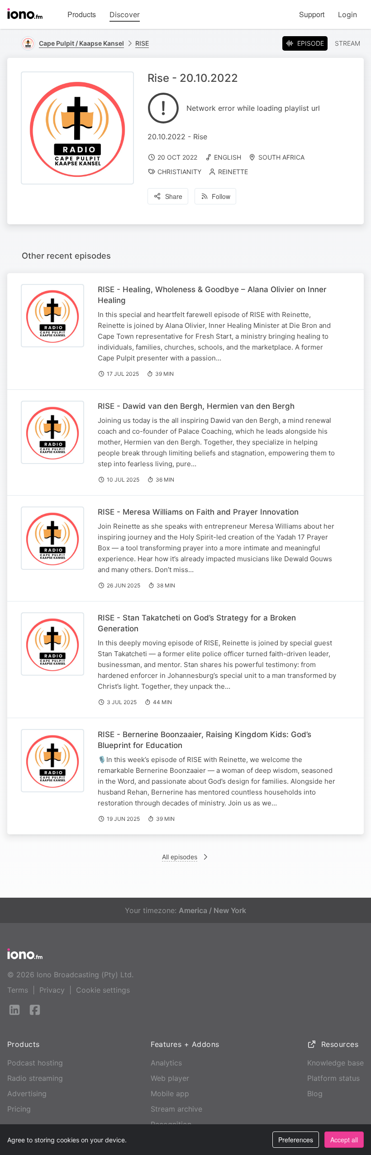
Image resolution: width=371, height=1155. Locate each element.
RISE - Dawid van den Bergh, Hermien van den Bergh (196, 406)
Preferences (295, 1139)
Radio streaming (35, 1078)
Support (311, 14)
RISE (142, 43)
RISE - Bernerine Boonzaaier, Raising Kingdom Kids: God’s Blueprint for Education (204, 740)
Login (347, 14)
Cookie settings (103, 989)
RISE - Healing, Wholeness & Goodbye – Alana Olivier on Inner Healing (212, 295)
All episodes (179, 857)
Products (81, 14)
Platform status (333, 1078)
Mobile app (170, 1093)
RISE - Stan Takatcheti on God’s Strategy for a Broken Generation (197, 623)
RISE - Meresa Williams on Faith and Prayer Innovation (198, 511)
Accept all (344, 1139)
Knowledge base (335, 1062)
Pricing (19, 1108)
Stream (347, 43)
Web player (170, 1078)
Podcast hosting (35, 1062)
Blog (315, 1093)
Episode (310, 43)
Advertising (27, 1093)
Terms (17, 989)
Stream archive (176, 1108)
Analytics (166, 1062)
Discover (124, 14)
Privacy (52, 989)
